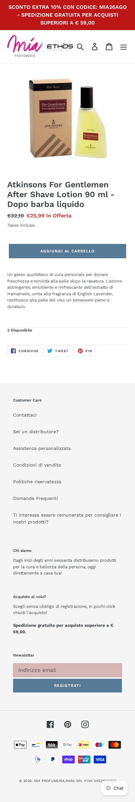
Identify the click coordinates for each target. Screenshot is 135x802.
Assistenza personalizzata (42, 448)
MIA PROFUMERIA (49, 781)
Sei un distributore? (36, 431)
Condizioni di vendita (37, 465)
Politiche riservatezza (37, 481)
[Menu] (123, 47)
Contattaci (25, 415)
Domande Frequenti (35, 498)
